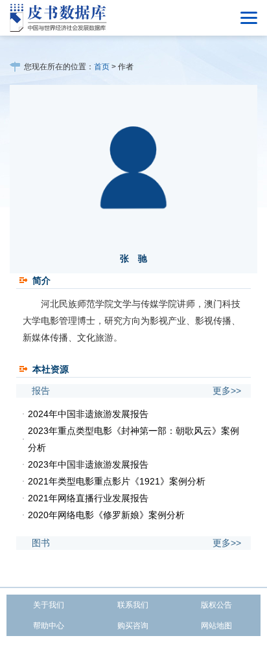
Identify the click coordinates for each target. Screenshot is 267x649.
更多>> (227, 390)
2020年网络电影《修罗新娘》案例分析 (106, 515)
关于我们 (48, 604)
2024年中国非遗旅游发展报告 (88, 414)
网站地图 (216, 625)
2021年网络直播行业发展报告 (88, 498)
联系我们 (132, 604)
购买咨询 (132, 625)
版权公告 (216, 604)
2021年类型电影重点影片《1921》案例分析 (116, 481)
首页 (102, 66)
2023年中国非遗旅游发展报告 (88, 464)
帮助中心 (48, 625)
